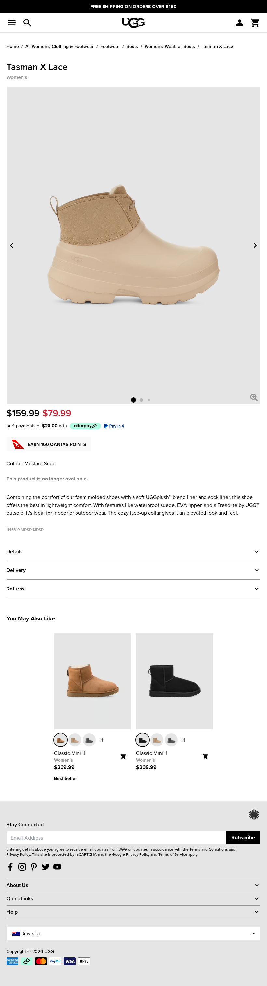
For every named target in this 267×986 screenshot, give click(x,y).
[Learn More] (85, 425)
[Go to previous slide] (12, 245)
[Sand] (74, 739)
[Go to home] (133, 23)
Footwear (110, 46)
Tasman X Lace (217, 46)
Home (13, 46)
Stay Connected (25, 824)
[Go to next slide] (255, 245)
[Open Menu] (12, 23)
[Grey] (89, 739)
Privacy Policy (18, 854)
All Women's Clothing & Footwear (59, 46)
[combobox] (116, 837)
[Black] (142, 739)
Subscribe (243, 837)
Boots (132, 46)
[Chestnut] (60, 739)
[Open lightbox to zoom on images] (253, 397)
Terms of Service (172, 854)
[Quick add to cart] (125, 754)
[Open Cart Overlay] (255, 23)
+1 (101, 740)
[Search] (27, 23)
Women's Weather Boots (170, 46)
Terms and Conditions (209, 849)
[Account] (239, 23)
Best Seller (65, 778)
